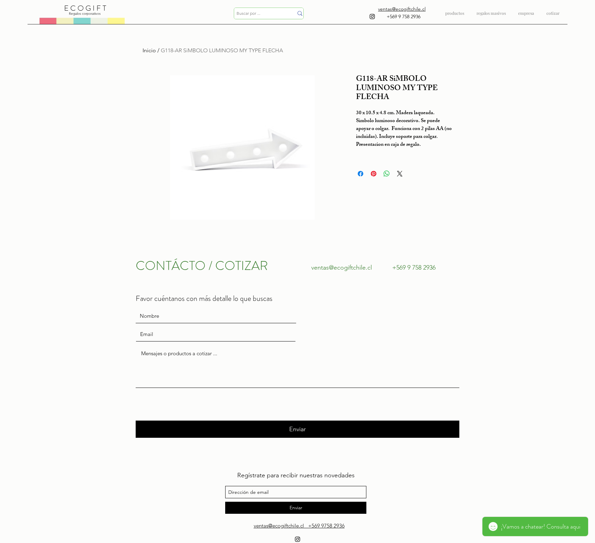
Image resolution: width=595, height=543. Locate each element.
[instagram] (372, 16)
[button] (491, 10)
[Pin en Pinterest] (373, 174)
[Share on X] (400, 174)
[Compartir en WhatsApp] (387, 174)
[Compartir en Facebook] (360, 174)
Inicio (149, 50)
